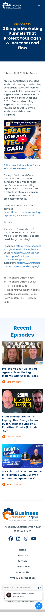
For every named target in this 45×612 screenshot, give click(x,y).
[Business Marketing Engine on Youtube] (33, 539)
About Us (22, 555)
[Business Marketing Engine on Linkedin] (18, 538)
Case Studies (22, 566)
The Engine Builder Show (20, 277)
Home (22, 549)
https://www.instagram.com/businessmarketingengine (22, 266)
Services (22, 561)
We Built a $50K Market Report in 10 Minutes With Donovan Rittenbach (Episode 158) (22, 475)
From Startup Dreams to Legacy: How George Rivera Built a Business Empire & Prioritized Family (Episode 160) (20, 424)
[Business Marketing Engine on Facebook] (10, 538)
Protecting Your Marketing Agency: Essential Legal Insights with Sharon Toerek (20, 372)
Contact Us (22, 572)
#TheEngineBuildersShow (18, 165)
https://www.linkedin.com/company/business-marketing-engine (22, 256)
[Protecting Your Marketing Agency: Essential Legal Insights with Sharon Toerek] (22, 363)
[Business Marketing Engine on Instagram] (26, 538)
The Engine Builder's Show (21, 281)
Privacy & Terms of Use (23, 577)
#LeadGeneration (20, 168)
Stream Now (13, 381)
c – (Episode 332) (17, 285)
